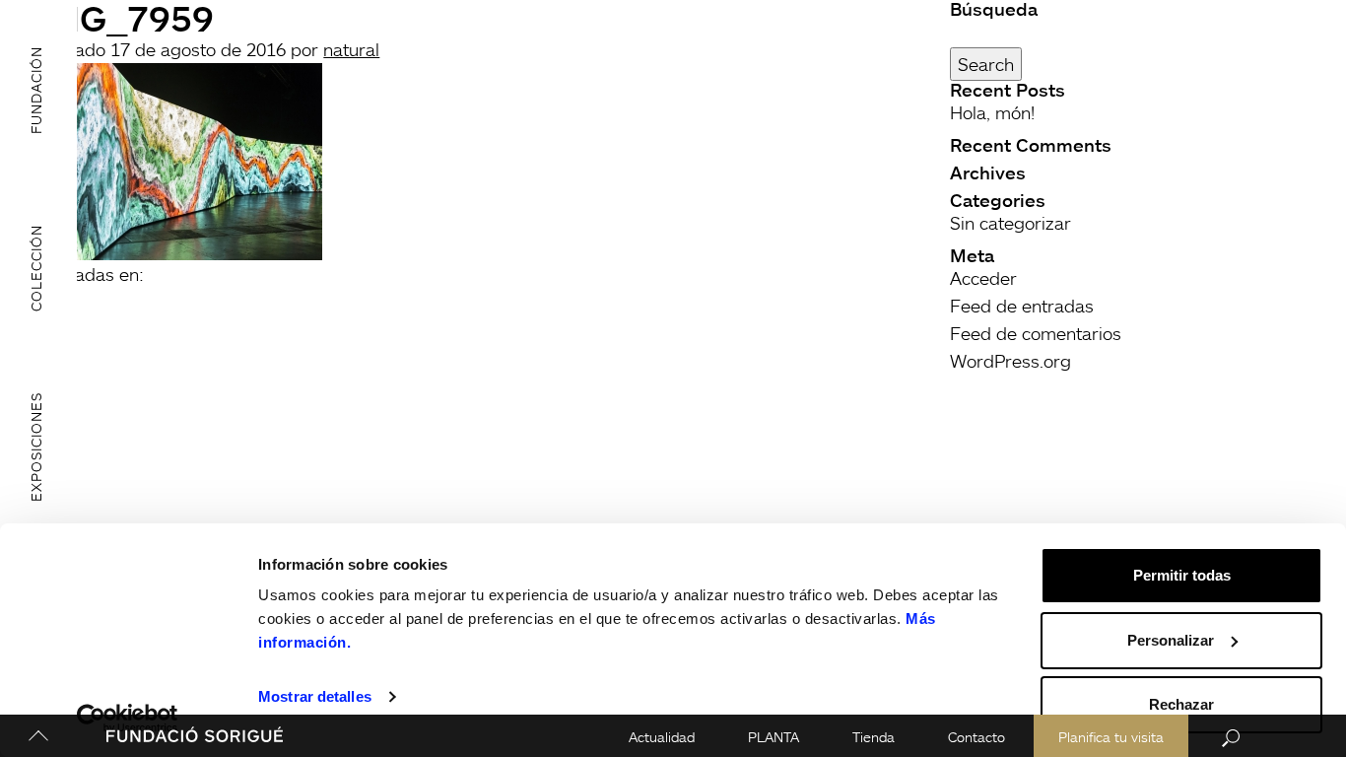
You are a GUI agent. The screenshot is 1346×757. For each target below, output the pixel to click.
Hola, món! (992, 112)
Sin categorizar (1010, 223)
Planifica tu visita (1111, 736)
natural (351, 49)
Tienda (873, 736)
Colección (36, 268)
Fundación (36, 89)
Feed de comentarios (1035, 333)
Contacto (976, 736)
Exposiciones (36, 447)
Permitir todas (1182, 575)
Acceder (983, 278)
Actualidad (662, 736)
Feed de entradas (1022, 305)
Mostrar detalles (314, 696)
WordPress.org (1010, 361)
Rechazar (1181, 704)
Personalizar (1170, 640)
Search (986, 64)
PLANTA (773, 736)
